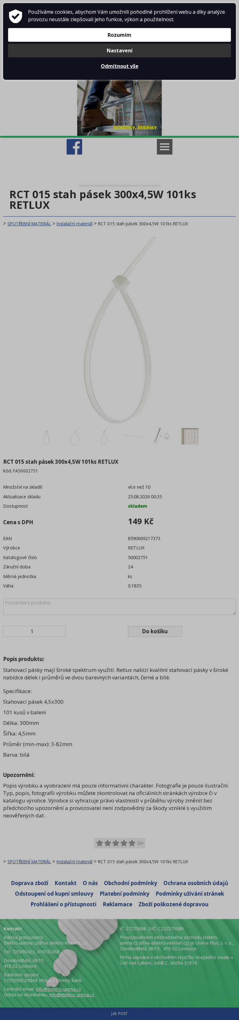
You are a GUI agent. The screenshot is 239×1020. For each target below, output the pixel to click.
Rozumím (119, 34)
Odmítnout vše (119, 66)
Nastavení (120, 50)
